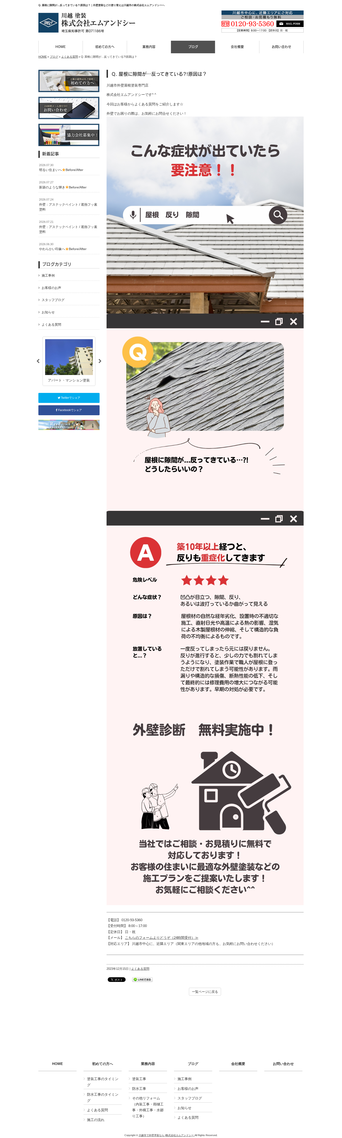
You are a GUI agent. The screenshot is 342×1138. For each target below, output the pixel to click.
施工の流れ (95, 1120)
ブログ (54, 56)
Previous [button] (38, 361)
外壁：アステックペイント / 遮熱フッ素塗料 (68, 204)
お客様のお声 (51, 288)
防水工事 (139, 1089)
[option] (69, 361)
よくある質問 (69, 56)
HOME (42, 56)
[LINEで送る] (142, 979)
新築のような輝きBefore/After (63, 185)
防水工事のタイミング (102, 1097)
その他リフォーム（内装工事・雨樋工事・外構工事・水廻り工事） (148, 1107)
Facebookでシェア (69, 410)
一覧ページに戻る (205, 992)
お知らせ (48, 312)
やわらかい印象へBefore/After (63, 247)
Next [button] (100, 361)
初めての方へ (102, 1064)
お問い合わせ (283, 1064)
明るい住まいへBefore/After (61, 168)
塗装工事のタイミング (102, 1082)
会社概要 (238, 1064)
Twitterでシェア (70, 397)
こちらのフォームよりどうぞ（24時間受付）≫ (161, 938)
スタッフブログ (53, 300)
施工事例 (48, 275)
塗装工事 (139, 1079)
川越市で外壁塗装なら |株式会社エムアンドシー (166, 1135)
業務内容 (148, 1064)
